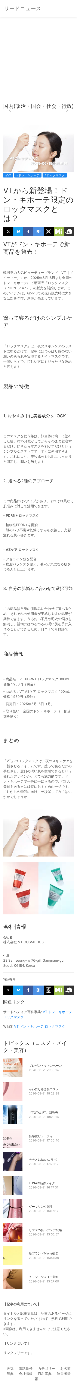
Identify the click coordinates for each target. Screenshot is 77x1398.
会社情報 (26, 1374)
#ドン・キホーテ (27, 175)
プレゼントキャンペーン (45, 1065)
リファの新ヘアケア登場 (45, 1230)
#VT (8, 175)
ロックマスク (13, 1017)
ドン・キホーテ (60, 1012)
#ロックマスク (55, 175)
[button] (10, 109)
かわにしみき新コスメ (44, 1089)
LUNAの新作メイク (42, 1183)
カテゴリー (46, 1368)
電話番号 (26, 1368)
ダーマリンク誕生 (41, 1206)
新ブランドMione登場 (43, 1253)
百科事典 (45, 1374)
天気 (10, 1368)
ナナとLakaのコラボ (43, 1159)
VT (45, 1012)
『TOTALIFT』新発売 (43, 1112)
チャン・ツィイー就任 (44, 1277)
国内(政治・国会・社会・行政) (38, 106)
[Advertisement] (38, 59)
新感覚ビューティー (42, 1136)
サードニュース (22, 8)
